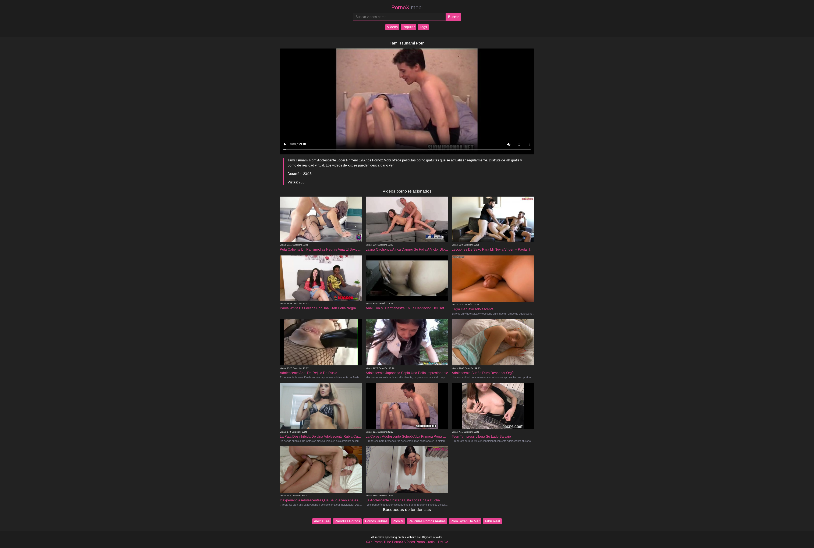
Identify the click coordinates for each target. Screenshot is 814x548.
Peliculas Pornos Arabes (427, 521)
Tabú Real (492, 521)
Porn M (398, 521)
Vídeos (392, 27)
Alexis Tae (322, 521)
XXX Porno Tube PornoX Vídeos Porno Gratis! (400, 542)
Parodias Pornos (347, 521)
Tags (423, 27)
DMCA (443, 542)
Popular (409, 27)
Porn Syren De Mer (465, 521)
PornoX (407, 7)
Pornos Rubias (376, 521)
